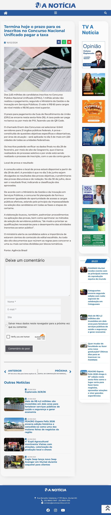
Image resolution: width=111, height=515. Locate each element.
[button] (55, 13)
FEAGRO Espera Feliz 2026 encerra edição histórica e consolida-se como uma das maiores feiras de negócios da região (42, 426)
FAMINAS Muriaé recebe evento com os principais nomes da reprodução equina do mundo (98, 273)
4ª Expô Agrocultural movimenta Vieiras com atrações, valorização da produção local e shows (38, 445)
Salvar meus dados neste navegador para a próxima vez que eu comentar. (39, 325)
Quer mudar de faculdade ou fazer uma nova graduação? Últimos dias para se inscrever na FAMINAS (98, 351)
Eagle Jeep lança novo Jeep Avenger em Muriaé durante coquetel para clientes (41, 462)
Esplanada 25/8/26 (35, 392)
